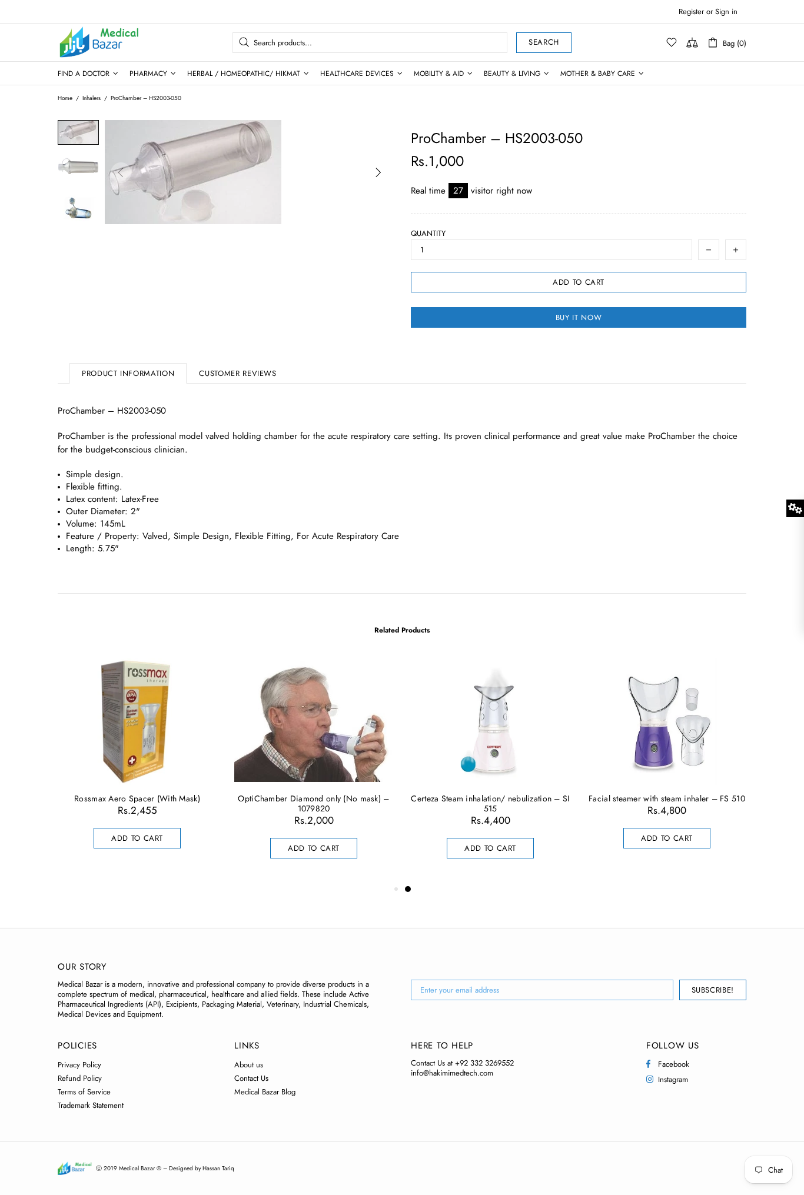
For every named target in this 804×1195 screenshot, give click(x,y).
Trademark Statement (91, 1105)
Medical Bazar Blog (264, 1091)
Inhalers (91, 98)
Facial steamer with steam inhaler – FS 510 (667, 799)
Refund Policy (80, 1078)
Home (65, 98)
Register (691, 11)
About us (248, 1064)
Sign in (726, 11)
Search (544, 42)
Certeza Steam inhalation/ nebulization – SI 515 (490, 804)
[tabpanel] (490, 770)
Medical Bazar (83, 42)
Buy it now (579, 317)
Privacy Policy (79, 1064)
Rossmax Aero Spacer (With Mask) (137, 799)
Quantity (428, 233)
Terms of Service (84, 1091)
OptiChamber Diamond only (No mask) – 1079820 (313, 804)
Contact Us (251, 1078)
